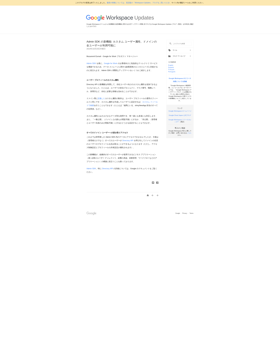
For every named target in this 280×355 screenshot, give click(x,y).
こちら (189, 133)
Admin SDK (91, 63)
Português (171, 72)
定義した (101, 98)
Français (171, 69)
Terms (191, 213)
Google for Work (110, 63)
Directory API (128, 140)
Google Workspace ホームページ (180, 111)
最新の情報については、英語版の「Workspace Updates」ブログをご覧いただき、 (139, 3)
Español (171, 67)
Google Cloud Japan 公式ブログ (180, 115)
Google (177, 213)
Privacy (185, 213)
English (170, 65)
